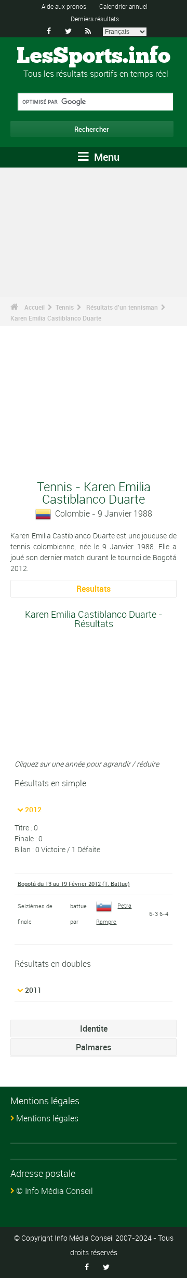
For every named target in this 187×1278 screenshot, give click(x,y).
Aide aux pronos (64, 6)
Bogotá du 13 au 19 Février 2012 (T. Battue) (74, 883)
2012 (33, 809)
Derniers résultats (95, 19)
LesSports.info (93, 56)
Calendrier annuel (123, 6)
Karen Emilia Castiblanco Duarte (55, 318)
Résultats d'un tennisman (122, 307)
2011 (33, 990)
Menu (105, 157)
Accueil (34, 307)
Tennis (65, 307)
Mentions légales (47, 1118)
